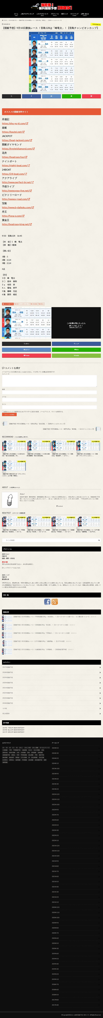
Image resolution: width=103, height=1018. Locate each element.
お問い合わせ (85, 14)
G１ (13, 747)
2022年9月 (55, 809)
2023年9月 (55, 773)
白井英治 (5, 760)
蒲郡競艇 (5, 762)
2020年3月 (55, 948)
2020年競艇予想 (8, 304)
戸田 (36, 755)
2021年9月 (55, 861)
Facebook (60, 506)
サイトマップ (74, 14)
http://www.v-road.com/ (15, 199)
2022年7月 (55, 815)
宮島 (28, 752)
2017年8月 (55, 1000)
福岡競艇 (18, 760)
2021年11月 (56, 851)
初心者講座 (6, 713)
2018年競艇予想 (8, 672)
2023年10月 (56, 768)
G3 (10, 747)
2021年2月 (55, 897)
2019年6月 (55, 953)
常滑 (18, 755)
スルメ (22, 494)
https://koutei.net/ (12, 131)
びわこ (21, 747)
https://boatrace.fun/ (13, 157)
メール (4, 397)
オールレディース (44, 747)
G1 (3, 747)
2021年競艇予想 (8, 688)
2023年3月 (55, 784)
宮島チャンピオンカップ (22, 304)
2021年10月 (56, 856)
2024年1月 (55, 763)
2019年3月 (55, 969)
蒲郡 (45, 760)
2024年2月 (55, 758)
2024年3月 (55, 753)
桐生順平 (11, 757)
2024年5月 (55, 748)
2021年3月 (55, 892)
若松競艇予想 (38, 760)
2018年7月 (55, 984)
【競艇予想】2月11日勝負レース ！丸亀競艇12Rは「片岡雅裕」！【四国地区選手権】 (43, 649)
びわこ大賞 (28, 747)
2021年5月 (55, 881)
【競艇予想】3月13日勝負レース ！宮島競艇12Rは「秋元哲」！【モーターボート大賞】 (44, 625)
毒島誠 (17, 757)
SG (17, 747)
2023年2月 (55, 789)
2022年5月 (55, 825)
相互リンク (64, 14)
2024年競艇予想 (8, 703)
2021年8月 (55, 866)
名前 (3, 389)
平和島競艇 (24, 755)
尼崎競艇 (40, 752)
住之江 (30, 750)
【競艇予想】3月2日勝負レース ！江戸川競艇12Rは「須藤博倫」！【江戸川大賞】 (42, 641)
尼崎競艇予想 (6, 755)
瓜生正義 (41, 757)
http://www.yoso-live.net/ (15, 190)
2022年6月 (55, 820)
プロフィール (55, 14)
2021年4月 (55, 887)
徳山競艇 (30, 755)
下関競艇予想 (16, 750)
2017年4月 (55, 1005)
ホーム (16, 14)
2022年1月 (55, 840)
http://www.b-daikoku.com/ (16, 207)
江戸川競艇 (24, 757)
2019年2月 (55, 974)
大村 (18, 752)
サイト (4, 404)
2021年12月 (56, 845)
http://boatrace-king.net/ (15, 224)
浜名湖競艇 (34, 757)
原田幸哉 (5, 752)
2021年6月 (55, 876)
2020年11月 (56, 912)
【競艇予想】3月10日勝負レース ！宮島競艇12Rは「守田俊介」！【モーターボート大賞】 (44, 633)
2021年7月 (55, 871)
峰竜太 (42, 304)
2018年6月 (55, 989)
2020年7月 (55, 933)
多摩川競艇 (12, 752)
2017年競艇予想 (8, 667)
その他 (5, 708)
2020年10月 (56, 917)
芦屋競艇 (24, 760)
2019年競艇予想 (8, 677)
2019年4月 (55, 964)
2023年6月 (55, 779)
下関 (10, 750)
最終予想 (41, 755)
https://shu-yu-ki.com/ (14, 123)
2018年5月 (55, 994)
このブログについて (42, 14)
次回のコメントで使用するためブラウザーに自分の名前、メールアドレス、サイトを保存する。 (34, 411)
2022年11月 (56, 799)
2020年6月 (55, 938)
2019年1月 (55, 979)
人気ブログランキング (27, 14)
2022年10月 (56, 804)
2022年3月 (55, 830)
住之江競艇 (37, 750)
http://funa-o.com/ (12, 215)
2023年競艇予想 (8, 698)
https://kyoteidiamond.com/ (17, 148)
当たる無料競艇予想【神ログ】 (80, 1015)
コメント (5, 374)
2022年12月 (56, 794)
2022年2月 (55, 835)
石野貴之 (11, 760)
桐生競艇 (5, 757)
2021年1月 (55, 902)
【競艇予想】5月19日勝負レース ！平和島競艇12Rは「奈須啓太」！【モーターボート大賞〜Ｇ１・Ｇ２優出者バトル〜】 (54, 616)
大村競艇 (23, 752)
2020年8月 (55, 928)
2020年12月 (56, 907)
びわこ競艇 (35, 747)
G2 (7, 747)
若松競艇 (30, 760)
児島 (42, 750)
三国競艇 (5, 750)
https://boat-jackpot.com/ (16, 140)
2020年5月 (55, 943)
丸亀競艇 (24, 750)
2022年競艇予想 (8, 693)
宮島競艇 (34, 304)
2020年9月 (55, 923)
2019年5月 (55, 958)
